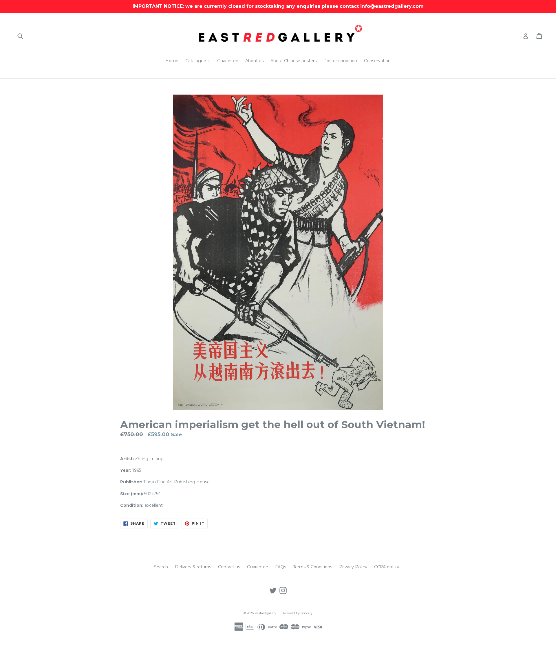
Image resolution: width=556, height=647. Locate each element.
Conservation (377, 60)
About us (254, 60)
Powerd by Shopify (297, 613)
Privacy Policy (353, 566)
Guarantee (227, 60)
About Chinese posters (293, 60)
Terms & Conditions (312, 566)
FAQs (280, 566)
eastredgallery (265, 613)
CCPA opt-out (388, 566)
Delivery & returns (193, 566)
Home (171, 60)
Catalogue (199, 60)
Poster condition (340, 60)
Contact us (229, 566)
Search (161, 566)
